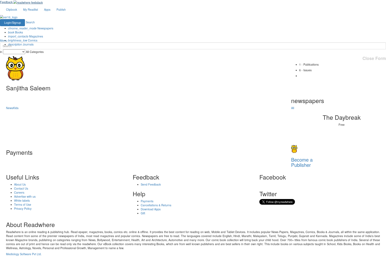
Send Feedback (151, 184)
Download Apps (151, 209)
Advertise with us (25, 196)
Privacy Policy (23, 208)
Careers (19, 192)
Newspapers (30, 28)
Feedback (6, 2)
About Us (20, 184)
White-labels (22, 200)
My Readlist (30, 9)
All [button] (292, 108)
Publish (61, 9)
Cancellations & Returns (156, 205)
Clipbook (11, 9)
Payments (147, 201)
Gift (143, 213)
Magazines (25, 36)
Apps (47, 9)
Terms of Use (22, 204)
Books (15, 32)
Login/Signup (12, 23)
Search (30, 22)
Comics (22, 40)
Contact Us (21, 188)
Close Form (374, 58)
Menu (3, 40)
